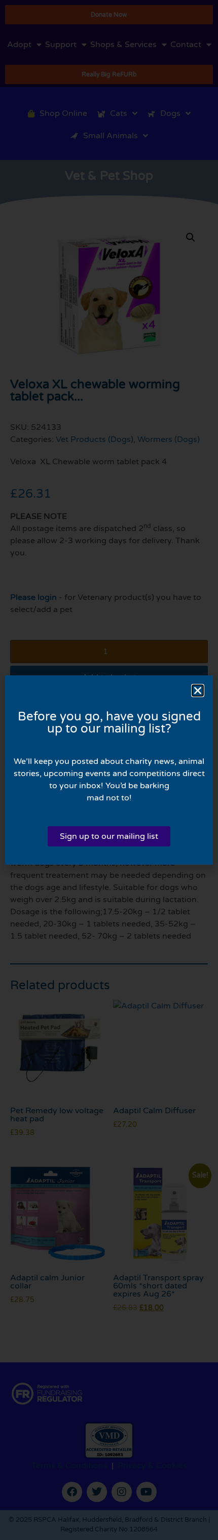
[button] (198, 690)
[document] (109, 770)
